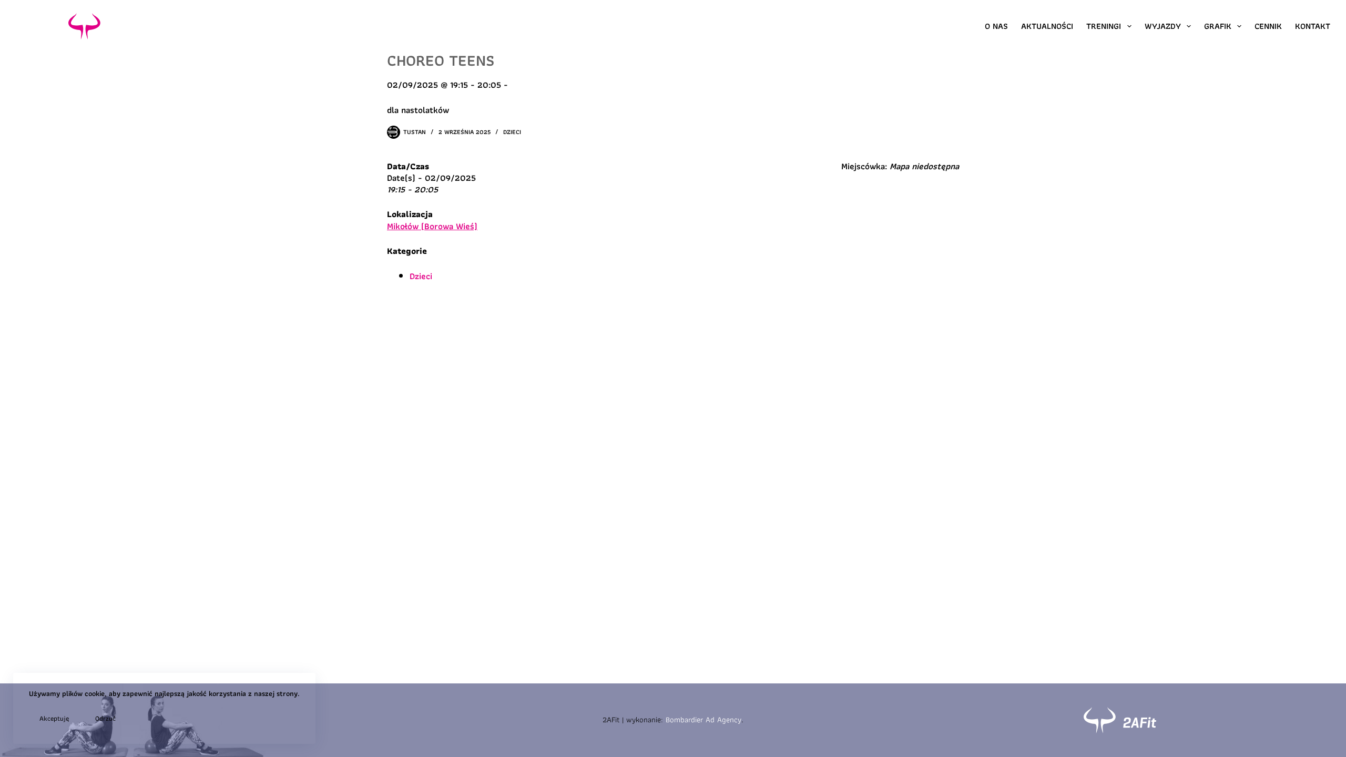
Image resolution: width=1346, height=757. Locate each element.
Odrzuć (105, 718)
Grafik (1217, 26)
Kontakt (1312, 26)
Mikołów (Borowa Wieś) (432, 226)
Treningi (1103, 26)
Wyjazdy (1163, 26)
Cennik (1268, 26)
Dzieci (512, 132)
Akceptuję (54, 718)
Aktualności (1047, 26)
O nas (996, 26)
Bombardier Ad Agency (703, 719)
